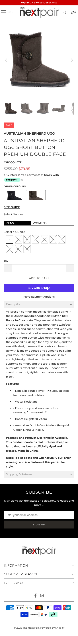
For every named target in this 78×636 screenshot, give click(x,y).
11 (10, 249)
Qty (6, 260)
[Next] (71, 60)
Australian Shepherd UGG (29, 134)
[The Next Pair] (39, 12)
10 (62, 239)
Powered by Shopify (52, 627)
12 (18, 249)
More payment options (39, 296)
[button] (14, 195)
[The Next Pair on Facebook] (35, 596)
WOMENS (39, 223)
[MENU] (2, 12)
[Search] (64, 12)
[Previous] (6, 60)
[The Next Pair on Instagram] (42, 596)
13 (27, 249)
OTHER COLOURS (15, 186)
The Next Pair (31, 627)
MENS (10, 223)
